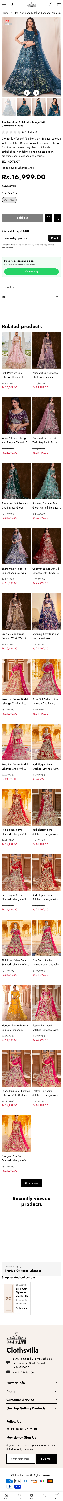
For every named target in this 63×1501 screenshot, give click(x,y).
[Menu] (4, 4)
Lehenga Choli (26, 168)
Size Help (34, 271)
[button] (59, 4)
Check (55, 238)
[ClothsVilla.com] (31, 4)
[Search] (11, 4)
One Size (10, 200)
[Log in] (51, 4)
